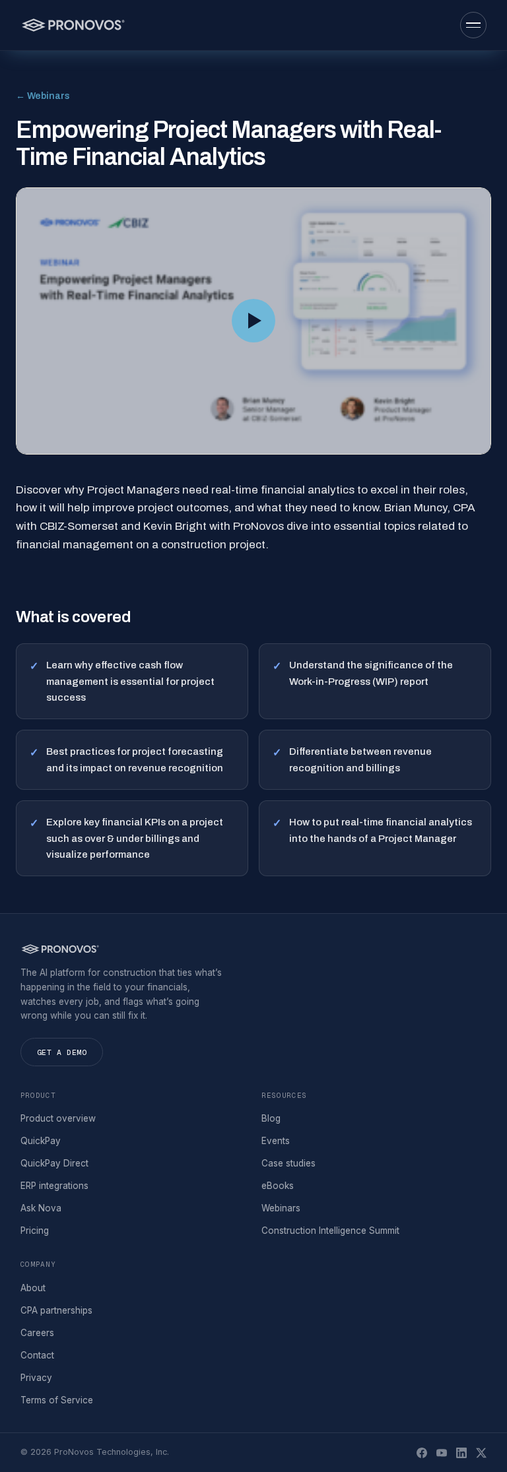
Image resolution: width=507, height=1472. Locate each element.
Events (275, 1141)
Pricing (34, 1230)
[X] (481, 1453)
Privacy (36, 1377)
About (33, 1288)
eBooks (277, 1185)
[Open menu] (473, 25)
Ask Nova (40, 1208)
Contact (37, 1355)
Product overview (58, 1118)
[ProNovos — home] (72, 25)
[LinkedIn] (461, 1453)
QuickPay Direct (54, 1163)
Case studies (288, 1163)
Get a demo (62, 1052)
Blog (271, 1118)
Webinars (280, 1208)
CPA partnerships (56, 1310)
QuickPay (40, 1141)
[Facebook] (422, 1453)
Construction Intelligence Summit (330, 1230)
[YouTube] (441, 1453)
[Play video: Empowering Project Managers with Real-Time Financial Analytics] (253, 321)
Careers (37, 1333)
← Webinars (43, 96)
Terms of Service (56, 1400)
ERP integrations (54, 1185)
